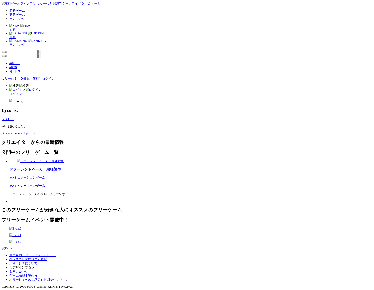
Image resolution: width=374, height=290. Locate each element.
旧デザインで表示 (21, 267)
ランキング (17, 18)
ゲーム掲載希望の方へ (25, 275)
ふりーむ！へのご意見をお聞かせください (39, 279)
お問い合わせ (18, 271)
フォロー (8, 119)
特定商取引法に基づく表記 (28, 259)
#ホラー (14, 63)
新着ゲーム (17, 10)
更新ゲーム (17, 14)
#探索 (13, 67)
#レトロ (14, 71)
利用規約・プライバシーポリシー (32, 255)
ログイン (48, 78)
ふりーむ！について (23, 263)
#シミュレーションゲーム (27, 177)
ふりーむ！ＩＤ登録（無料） (22, 78)
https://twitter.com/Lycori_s (18, 133)
